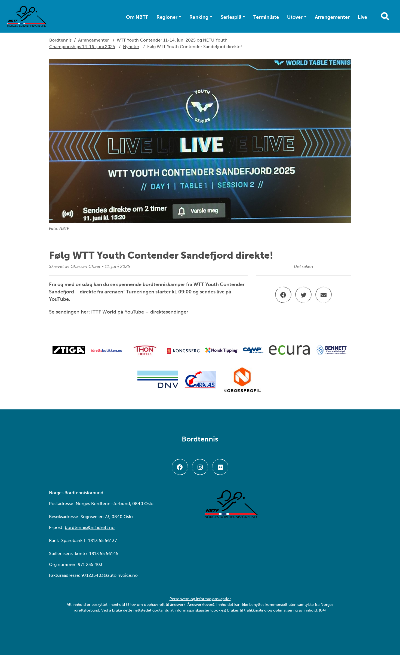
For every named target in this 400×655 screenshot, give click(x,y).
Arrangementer (332, 17)
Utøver (295, 17)
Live (362, 17)
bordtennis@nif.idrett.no (90, 527)
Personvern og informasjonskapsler (200, 599)
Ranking (198, 17)
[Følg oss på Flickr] (220, 467)
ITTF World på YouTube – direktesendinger (139, 312)
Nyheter (131, 46)
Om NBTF (137, 17)
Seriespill (231, 17)
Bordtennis (60, 40)
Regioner (166, 17)
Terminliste (266, 17)
